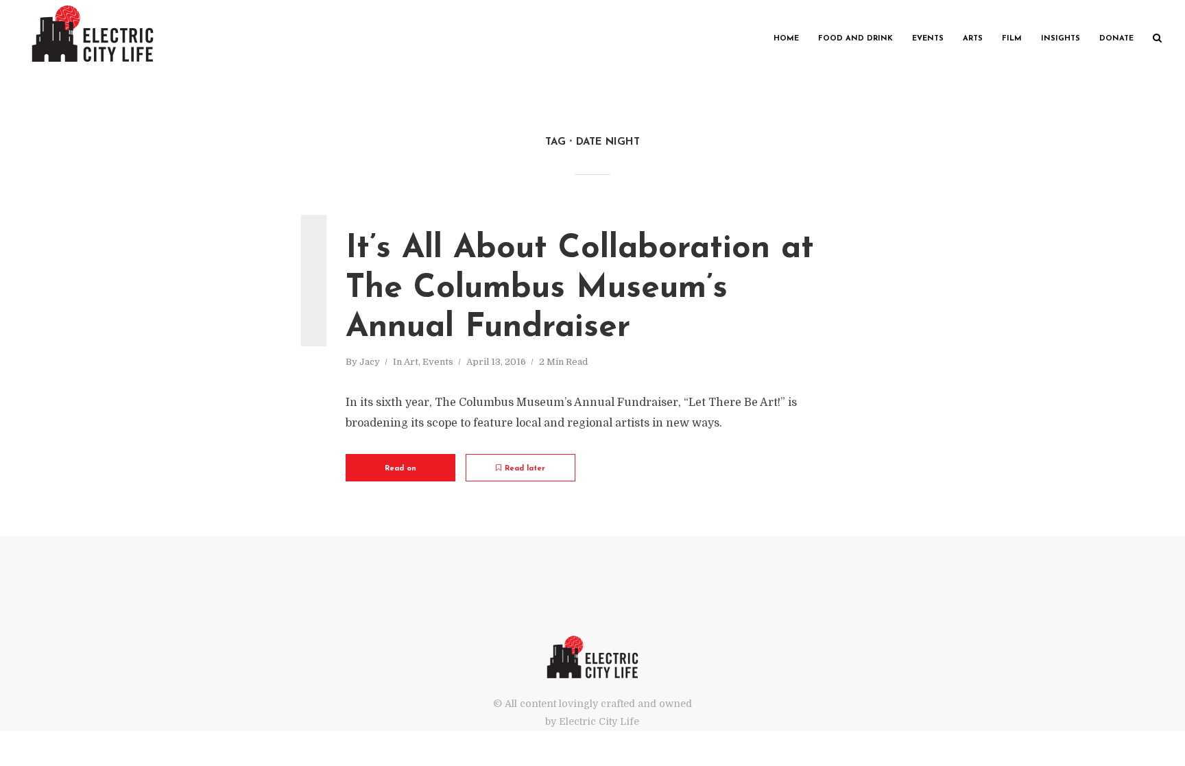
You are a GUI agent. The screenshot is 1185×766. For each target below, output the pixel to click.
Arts (973, 39)
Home (786, 39)
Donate (1116, 39)
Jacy (369, 362)
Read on (400, 468)
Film (1012, 39)
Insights (1060, 39)
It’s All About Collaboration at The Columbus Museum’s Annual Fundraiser (580, 288)
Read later (525, 468)
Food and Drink (855, 39)
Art (411, 362)
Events (928, 39)
